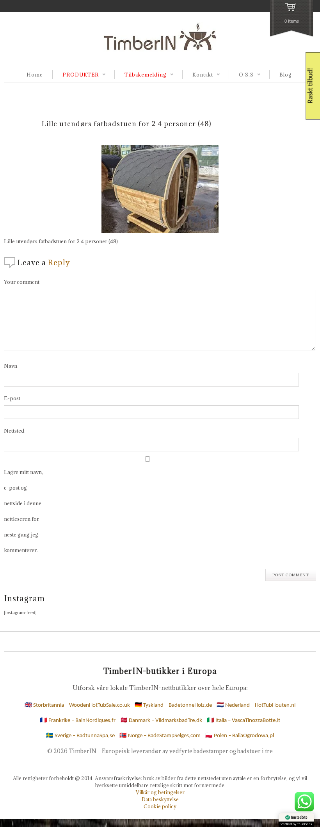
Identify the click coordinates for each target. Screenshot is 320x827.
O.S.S (241, 75)
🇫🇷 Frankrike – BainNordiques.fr (78, 721)
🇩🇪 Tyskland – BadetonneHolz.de (173, 705)
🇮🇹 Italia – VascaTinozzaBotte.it (243, 721)
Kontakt (197, 75)
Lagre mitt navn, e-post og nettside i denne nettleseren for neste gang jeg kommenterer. (23, 511)
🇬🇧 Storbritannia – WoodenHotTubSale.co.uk (77, 705)
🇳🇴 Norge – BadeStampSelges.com (160, 736)
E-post (12, 398)
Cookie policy (160, 806)
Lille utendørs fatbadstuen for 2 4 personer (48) (127, 123)
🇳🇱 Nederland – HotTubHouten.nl (256, 705)
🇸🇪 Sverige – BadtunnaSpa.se (80, 736)
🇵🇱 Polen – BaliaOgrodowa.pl (239, 736)
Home (35, 74)
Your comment (21, 281)
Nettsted (14, 430)
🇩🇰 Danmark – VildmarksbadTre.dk (161, 721)
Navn (10, 365)
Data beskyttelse (160, 799)
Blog (285, 74)
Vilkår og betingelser (160, 792)
